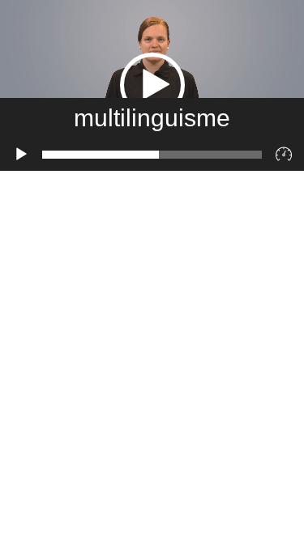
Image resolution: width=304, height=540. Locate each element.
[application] (152, 85)
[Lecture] (21, 155)
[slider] (152, 155)
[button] (152, 85)
